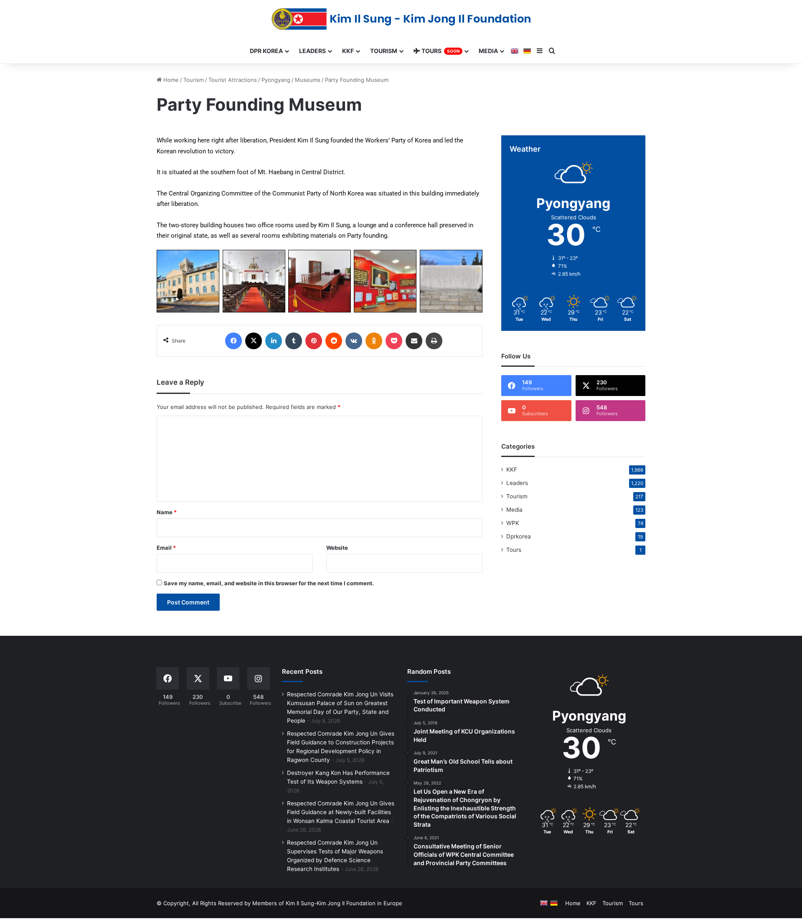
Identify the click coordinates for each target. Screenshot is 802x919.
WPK (512, 523)
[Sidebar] (539, 50)
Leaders (517, 483)
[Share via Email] (414, 341)
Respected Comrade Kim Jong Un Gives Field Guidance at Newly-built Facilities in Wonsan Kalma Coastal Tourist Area (340, 812)
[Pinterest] (313, 341)
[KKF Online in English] (514, 50)
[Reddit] (333, 341)
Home (170, 79)
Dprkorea (518, 536)
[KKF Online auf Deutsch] (527, 50)
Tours (513, 549)
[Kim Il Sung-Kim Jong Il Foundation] (401, 19)
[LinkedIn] (273, 341)
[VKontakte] (353, 341)
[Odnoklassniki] (373, 341)
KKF (511, 469)
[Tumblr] (293, 341)
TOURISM (383, 50)
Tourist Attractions (232, 79)
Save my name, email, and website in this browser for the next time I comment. (269, 583)
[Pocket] (394, 341)
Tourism (193, 79)
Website (337, 547)
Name (167, 512)
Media (514, 509)
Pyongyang (275, 79)
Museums (307, 79)
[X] (253, 341)
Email (166, 547)
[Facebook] (233, 341)
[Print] (434, 341)
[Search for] (552, 50)
